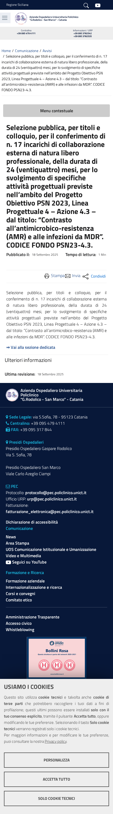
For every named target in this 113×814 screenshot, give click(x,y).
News (11, 537)
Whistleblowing (20, 629)
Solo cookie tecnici (56, 798)
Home (6, 51)
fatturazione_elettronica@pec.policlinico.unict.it (50, 511)
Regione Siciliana (17, 4)
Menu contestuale (56, 110)
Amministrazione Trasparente (32, 617)
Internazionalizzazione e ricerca (34, 587)
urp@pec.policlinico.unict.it (52, 499)
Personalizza (57, 760)
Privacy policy (55, 741)
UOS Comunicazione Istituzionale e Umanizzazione (51, 549)
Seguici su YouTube (29, 562)
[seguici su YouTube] (97, 5)
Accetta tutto (56, 779)
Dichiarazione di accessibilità (32, 522)
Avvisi (47, 51)
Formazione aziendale (25, 581)
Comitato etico (19, 600)
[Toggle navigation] (5, 18)
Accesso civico (19, 623)
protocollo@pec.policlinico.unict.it (55, 492)
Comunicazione (26, 51)
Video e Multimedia (23, 555)
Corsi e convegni (20, 593)
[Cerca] (86, 5)
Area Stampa (17, 543)
